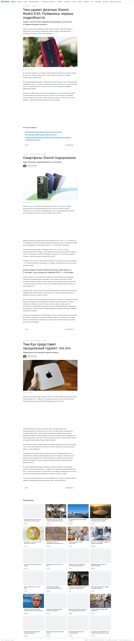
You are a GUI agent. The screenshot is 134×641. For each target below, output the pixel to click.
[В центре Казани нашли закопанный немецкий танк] (55, 581)
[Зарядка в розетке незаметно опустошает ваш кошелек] (78, 559)
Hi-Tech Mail (37, 154)
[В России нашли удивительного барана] (33, 559)
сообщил (48, 396)
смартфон (49, 86)
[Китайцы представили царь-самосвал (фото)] (78, 626)
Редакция (86, 640)
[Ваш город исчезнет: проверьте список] (55, 626)
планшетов (61, 206)
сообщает (39, 33)
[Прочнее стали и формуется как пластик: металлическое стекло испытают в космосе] (100, 626)
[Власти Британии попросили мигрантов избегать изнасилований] (33, 626)
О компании (6, 640)
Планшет (74, 471)
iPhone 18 (58, 401)
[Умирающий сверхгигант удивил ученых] (78, 514)
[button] (50, 185)
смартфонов (53, 206)
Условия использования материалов (96, 640)
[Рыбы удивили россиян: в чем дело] (55, 559)
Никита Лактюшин (32, 165)
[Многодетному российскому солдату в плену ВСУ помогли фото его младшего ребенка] (55, 514)
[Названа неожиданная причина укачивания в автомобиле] (78, 581)
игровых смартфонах (67, 84)
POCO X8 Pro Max (62, 249)
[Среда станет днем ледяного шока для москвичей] (55, 604)
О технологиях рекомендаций (111, 640)
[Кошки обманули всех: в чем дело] (33, 581)
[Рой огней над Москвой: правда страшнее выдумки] (100, 581)
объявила (30, 206)
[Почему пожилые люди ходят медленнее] (100, 604)
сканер (59, 93)
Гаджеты (34, 6)
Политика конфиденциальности (125, 640)
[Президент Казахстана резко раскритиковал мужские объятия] (33, 604)
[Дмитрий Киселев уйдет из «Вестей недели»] (100, 559)
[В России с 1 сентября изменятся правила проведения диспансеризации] (100, 537)
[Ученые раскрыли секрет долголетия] (78, 537)
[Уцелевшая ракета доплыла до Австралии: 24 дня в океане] (33, 514)
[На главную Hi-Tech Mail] (6, 1)
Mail (2, 640)
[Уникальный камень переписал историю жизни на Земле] (100, 514)
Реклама (12, 640)
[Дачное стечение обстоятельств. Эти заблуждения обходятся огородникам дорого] (78, 604)
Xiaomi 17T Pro (64, 240)
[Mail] (2, 1)
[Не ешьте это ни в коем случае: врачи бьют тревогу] (33, 537)
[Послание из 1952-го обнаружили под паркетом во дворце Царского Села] (55, 537)
